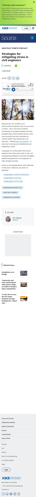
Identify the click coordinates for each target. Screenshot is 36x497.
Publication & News (8, 422)
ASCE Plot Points (10, 192)
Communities (6, 434)
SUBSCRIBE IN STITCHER (13, 181)
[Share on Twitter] (13, 78)
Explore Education (8, 426)
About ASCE (6, 438)
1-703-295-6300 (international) (12, 486)
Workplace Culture (11, 197)
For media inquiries (8, 460)
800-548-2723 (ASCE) (9, 482)
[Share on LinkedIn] (17, 78)
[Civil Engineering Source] (9, 38)
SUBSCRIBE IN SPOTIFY (12, 178)
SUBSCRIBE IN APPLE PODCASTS (16, 175)
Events (4, 430)
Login (26, 28)
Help (3, 464)
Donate (4, 444)
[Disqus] (18, 335)
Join (3, 448)
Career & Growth (8, 418)
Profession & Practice (12, 187)
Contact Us (5, 489)
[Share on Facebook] (9, 78)
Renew (4, 452)
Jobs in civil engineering (9, 456)
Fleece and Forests (21, 141)
